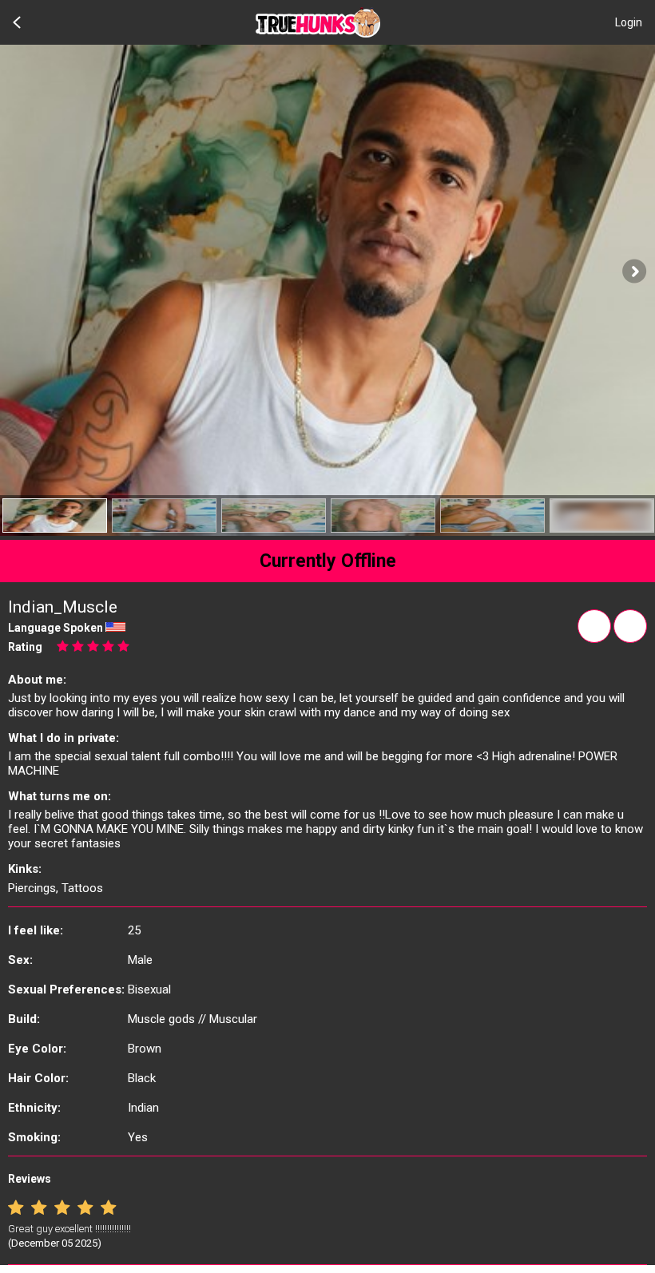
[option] (54, 515)
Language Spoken (55, 627)
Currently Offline (328, 561)
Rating (25, 646)
